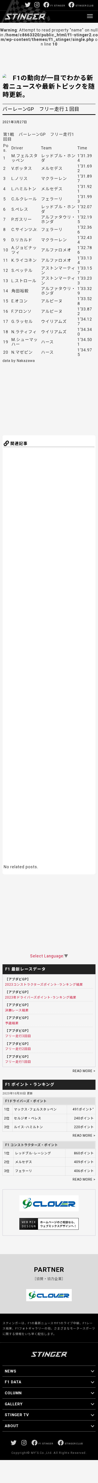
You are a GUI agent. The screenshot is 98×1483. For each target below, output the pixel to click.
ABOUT (12, 1425)
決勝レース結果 (17, 1010)
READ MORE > (84, 1071)
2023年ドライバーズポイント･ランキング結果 (40, 997)
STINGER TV (17, 1414)
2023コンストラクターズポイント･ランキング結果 (44, 984)
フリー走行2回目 (18, 1049)
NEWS (10, 1371)
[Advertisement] (47, 398)
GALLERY (14, 1404)
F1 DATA (13, 1382)
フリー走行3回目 (18, 1036)
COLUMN (13, 1393)
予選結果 (12, 1023)
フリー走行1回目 (18, 1062)
